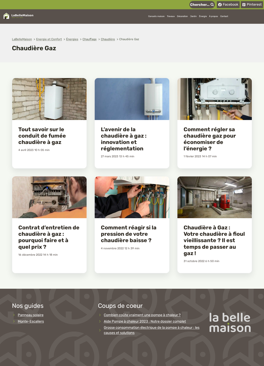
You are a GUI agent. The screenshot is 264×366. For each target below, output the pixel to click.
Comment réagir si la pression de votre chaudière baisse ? (129, 233)
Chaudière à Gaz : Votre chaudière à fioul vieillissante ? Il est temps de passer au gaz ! (214, 240)
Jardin (193, 16)
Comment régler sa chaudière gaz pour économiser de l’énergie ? (210, 139)
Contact (224, 16)
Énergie (203, 16)
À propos (213, 16)
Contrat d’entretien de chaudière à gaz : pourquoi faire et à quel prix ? (48, 237)
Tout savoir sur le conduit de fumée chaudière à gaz (42, 135)
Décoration (182, 16)
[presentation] (49, 99)
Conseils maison (156, 16)
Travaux (171, 16)
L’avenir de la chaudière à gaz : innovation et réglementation (123, 139)
